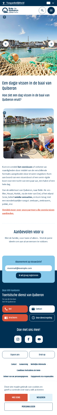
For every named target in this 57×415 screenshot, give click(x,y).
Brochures (13, 317)
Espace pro (15, 355)
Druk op (42, 355)
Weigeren (41, 397)
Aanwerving (23, 364)
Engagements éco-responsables (42, 376)
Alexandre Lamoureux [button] (4, 17)
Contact (39, 309)
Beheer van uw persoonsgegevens (16, 376)
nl (48, 3)
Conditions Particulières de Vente (28, 370)
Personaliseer (28, 406)
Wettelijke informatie (38, 364)
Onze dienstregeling (44, 318)
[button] (6, 44)
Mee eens (16, 397)
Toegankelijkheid (13, 3)
